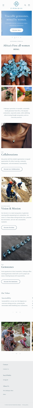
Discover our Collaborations (12, 169)
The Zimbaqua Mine (8, 390)
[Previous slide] (12, 37)
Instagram (5, 380)
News (4, 394)
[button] (3, 5)
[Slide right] (20, 312)
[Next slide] (20, 37)
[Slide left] (13, 312)
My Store (10, 404)
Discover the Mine (9, 227)
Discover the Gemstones (10, 281)
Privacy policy (25, 404)
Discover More (16, 30)
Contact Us (6, 369)
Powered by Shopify (17, 404)
